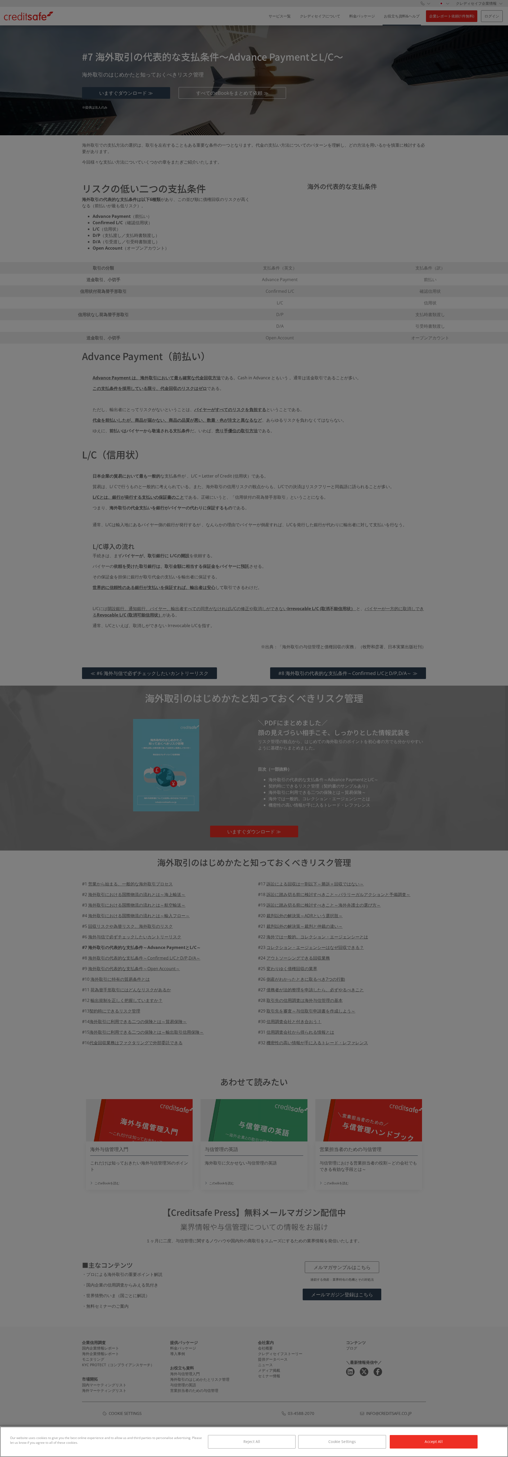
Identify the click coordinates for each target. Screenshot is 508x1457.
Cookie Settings (342, 1441)
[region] (254, 1442)
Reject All (251, 1441)
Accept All (433, 1441)
